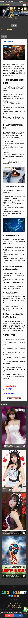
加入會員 (18, 615)
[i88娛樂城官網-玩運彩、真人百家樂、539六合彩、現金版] (14, 592)
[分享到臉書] (9, 596)
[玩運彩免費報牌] (14, 471)
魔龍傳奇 (18, 607)
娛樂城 (18, 605)
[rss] (18, 596)
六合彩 (19, 603)
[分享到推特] (12, 596)
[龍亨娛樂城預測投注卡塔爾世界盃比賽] (14, 557)
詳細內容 (4, 36)
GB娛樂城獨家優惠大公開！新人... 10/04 (14, 1)
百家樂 (9, 603)
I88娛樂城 (14, 25)
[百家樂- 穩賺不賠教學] (14, 427)
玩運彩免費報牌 (5, 489)
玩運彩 (4, 532)
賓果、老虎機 (11, 605)
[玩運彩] (14, 514)
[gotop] (14, 586)
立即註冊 (9, 615)
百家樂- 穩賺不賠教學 (8, 445)
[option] (15, 1)
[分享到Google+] (15, 596)
